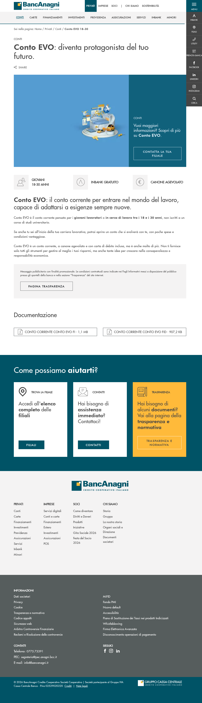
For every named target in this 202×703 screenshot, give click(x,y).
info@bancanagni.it (36, 662)
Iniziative (78, 527)
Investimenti (21, 527)
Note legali (82, 686)
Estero (47, 527)
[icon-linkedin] (118, 651)
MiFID (106, 596)
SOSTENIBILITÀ (150, 6)
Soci (76, 504)
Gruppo (108, 516)
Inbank (18, 549)
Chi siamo (110, 504)
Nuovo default (112, 607)
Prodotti (78, 522)
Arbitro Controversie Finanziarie (48, 629)
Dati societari (22, 596)
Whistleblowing (112, 623)
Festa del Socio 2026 (82, 540)
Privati (48, 29)
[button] (194, 6)
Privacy (18, 602)
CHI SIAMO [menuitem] (132, 6)
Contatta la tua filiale (162, 153)
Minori (18, 554)
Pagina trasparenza (46, 286)
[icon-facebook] (105, 651)
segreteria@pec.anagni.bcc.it (39, 657)
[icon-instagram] (111, 651)
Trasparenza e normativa (44, 613)
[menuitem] (20, 17)
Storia (106, 511)
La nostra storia (112, 522)
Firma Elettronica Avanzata (120, 629)
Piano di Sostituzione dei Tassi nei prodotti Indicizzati (135, 618)
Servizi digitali (52, 511)
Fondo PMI (124, 602)
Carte (17, 516)
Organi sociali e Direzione (113, 529)
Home (38, 29)
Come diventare (83, 511)
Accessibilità (111, 613)
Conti (58, 29)
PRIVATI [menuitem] (90, 6)
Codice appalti (23, 618)
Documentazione (35, 315)
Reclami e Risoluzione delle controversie (38, 634)
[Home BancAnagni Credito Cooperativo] (36, 6)
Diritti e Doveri (82, 516)
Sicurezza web (23, 623)
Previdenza (20, 533)
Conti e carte (51, 516)
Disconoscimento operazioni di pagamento (129, 634)
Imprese (49, 504)
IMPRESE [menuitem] (103, 6)
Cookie (18, 607)
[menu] (123, 6)
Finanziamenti (22, 522)
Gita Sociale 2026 (84, 533)
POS (46, 543)
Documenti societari (109, 539)
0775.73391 (35, 651)
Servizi (18, 543)
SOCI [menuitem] (114, 6)
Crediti (68, 686)
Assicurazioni (22, 538)
